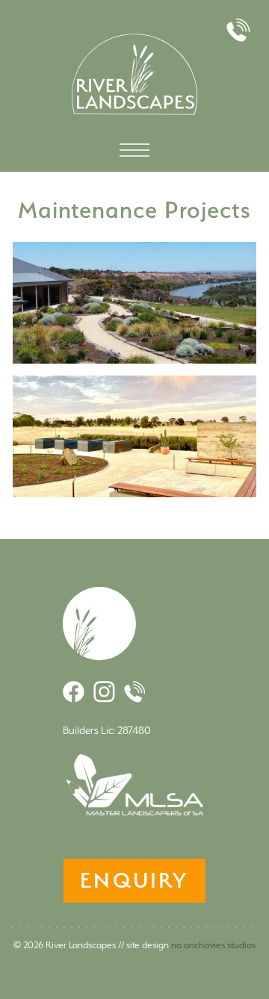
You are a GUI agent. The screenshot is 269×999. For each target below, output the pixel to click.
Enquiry (134, 880)
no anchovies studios (213, 944)
